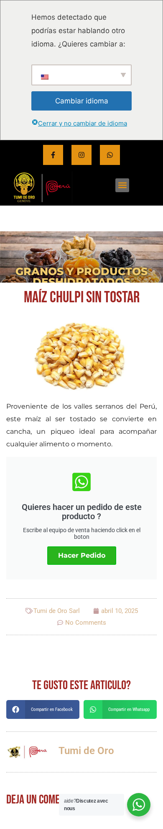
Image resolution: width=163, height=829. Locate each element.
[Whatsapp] (110, 155)
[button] (122, 185)
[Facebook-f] (53, 155)
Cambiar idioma (81, 101)
